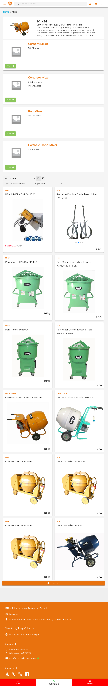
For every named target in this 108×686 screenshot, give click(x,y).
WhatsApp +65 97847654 (21, 653)
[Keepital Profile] (7, 674)
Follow (90, 683)
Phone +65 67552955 (18, 649)
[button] (24, 184)
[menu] (5, 4)
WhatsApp (54, 684)
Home (6, 12)
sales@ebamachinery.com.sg (22, 658)
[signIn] (90, 4)
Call (18, 683)
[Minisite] (20, 674)
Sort (6, 178)
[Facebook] (26, 674)
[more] (102, 4)
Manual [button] (13, 178)
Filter (6, 184)
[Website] (13, 674)
